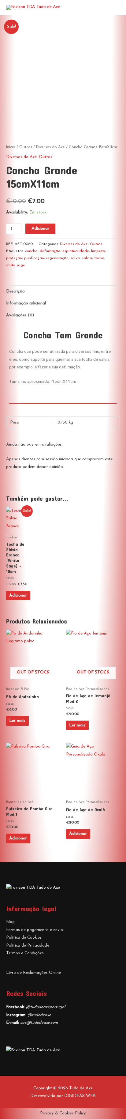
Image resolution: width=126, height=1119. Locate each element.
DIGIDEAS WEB (80, 1096)
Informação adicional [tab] (26, 303)
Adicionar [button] (18, 595)
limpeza (98, 251)
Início (10, 147)
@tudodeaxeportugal (45, 1007)
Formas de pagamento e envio (34, 930)
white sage (15, 265)
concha (31, 251)
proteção (14, 258)
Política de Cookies (24, 938)
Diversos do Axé (50, 147)
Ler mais (17, 721)
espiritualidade (75, 251)
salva (75, 258)
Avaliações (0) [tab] (20, 315)
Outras (25, 147)
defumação (50, 251)
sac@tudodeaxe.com (39, 1023)
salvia (87, 258)
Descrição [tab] (15, 291)
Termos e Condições (25, 953)
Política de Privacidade (27, 946)
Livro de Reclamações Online (33, 973)
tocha (99, 258)
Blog (10, 922)
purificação (34, 258)
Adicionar (40, 229)
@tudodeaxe (39, 1015)
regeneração (57, 258)
